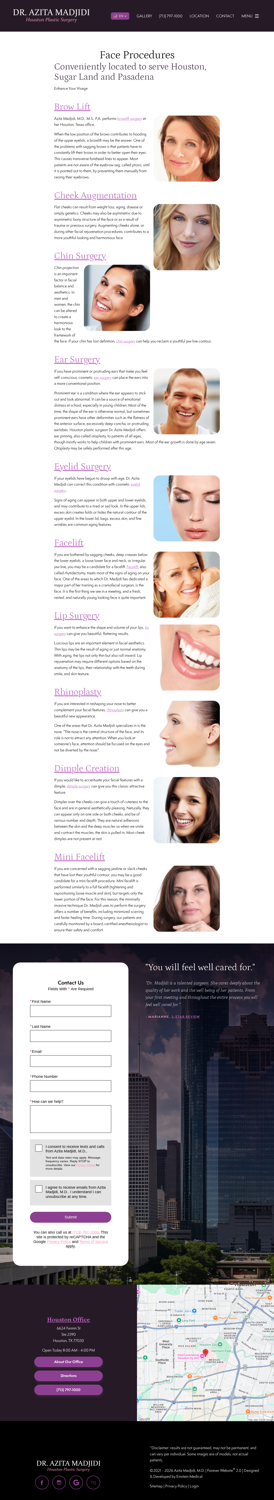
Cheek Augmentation (95, 195)
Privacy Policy (85, 1165)
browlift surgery (129, 118)
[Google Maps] (76, 1482)
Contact (225, 15)
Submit (71, 1217)
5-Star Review (185, 1016)
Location (199, 15)
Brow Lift (72, 107)
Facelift (68, 543)
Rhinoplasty (77, 692)
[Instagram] (59, 1482)
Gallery (144, 15)
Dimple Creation (86, 768)
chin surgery (125, 341)
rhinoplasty (115, 709)
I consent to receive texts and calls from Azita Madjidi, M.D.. (75, 1157)
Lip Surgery (76, 616)
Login (194, 1486)
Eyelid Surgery (82, 466)
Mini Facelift (79, 857)
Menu (247, 15)
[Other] (93, 1482)
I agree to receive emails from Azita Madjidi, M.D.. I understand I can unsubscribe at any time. (76, 1192)
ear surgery (103, 377)
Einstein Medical (189, 1476)
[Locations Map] (205, 1352)
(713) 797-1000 (85, 1232)
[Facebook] (42, 1482)
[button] (120, 16)
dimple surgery (78, 786)
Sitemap (156, 1486)
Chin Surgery (80, 256)
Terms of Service (93, 1242)
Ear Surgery (77, 359)
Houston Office (68, 1319)
